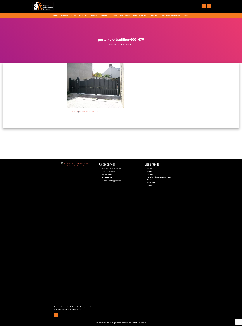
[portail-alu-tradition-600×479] (95, 85)
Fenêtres (95, 15)
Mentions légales (102, 323)
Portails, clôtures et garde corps (74, 15)
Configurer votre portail (170, 15)
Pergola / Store (139, 15)
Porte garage (125, 15)
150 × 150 (75, 112)
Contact (186, 15)
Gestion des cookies (139, 323)
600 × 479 (95, 112)
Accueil (55, 15)
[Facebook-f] (204, 6)
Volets (104, 15)
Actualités (153, 15)
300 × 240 (82, 112)
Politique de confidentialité (120, 323)
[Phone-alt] (209, 6)
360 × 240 (88, 112)
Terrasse (113, 15)
